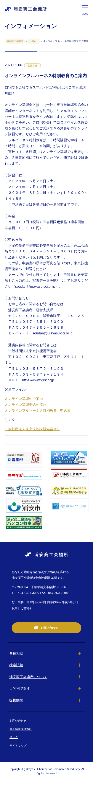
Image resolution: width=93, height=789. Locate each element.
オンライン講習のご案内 (24, 399)
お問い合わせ (49, 627)
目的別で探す (19, 688)
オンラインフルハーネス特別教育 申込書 (38, 410)
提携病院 (16, 700)
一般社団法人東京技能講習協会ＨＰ (32, 429)
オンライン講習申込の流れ (25, 405)
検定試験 (16, 665)
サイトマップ (18, 745)
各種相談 (16, 653)
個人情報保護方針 (21, 729)
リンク (14, 737)
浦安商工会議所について (28, 677)
